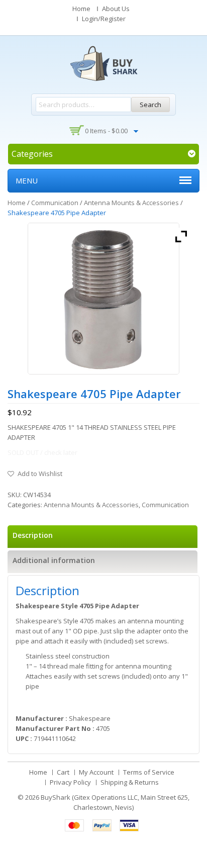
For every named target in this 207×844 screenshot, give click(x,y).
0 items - (106, 130)
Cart (63, 772)
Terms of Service (148, 772)
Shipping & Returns (129, 782)
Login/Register (104, 18)
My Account (96, 772)
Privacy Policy (70, 782)
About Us (116, 8)
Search (150, 104)
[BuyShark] (103, 63)
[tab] (102, 536)
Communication (54, 202)
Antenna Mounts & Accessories (131, 202)
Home (81, 8)
